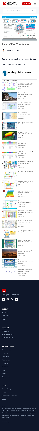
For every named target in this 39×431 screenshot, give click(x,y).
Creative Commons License (16, 56)
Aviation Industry (7, 350)
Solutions (5, 353)
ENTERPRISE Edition (9, 338)
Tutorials (5, 363)
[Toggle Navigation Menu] (35, 3)
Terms (4, 319)
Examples (5, 367)
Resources (5, 356)
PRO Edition (6, 331)
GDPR (4, 392)
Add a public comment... (21, 72)
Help (3, 370)
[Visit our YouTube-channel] (8, 299)
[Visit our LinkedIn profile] (3, 299)
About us (5, 312)
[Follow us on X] (12, 299)
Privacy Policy (6, 389)
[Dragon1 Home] (10, 4)
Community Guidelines (9, 396)
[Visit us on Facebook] (16, 299)
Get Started (26, 3)
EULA (4, 399)
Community (6, 377)
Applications (6, 360)
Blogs (4, 373)
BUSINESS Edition (8, 334)
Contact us (6, 315)
